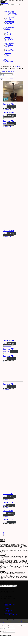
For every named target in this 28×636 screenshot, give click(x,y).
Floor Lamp (8, 35)
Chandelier (7, 29)
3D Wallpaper (11, 12)
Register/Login (8, 610)
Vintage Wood (8, 49)
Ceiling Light (8, 33)
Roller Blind (8, 53)
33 (3, 534)
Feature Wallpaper (12, 16)
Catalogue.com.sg (4, 76)
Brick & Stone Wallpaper (13, 14)
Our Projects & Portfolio (8, 61)
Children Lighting (9, 39)
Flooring (7, 55)
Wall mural (7, 18)
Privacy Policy (8, 613)
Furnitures (5, 58)
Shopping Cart (10, 71)
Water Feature (8, 44)
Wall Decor (7, 26)
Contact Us (5, 60)
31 (3, 532)
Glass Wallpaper (8, 23)
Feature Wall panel (9, 45)
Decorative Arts (6, 24)
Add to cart (14, 351)
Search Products (3, 4)
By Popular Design (9, 11)
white (9, 76)
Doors (6, 56)
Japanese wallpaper (9, 21)
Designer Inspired (9, 32)
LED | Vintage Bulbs (9, 43)
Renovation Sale (6, 42)
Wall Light (7, 37)
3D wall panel (8, 46)
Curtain (7, 51)
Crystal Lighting (8, 30)
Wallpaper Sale (6, 10)
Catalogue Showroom (10, 604)
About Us (7, 606)
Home (1, 78)
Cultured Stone (8, 48)
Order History (8, 611)
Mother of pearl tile (9, 50)
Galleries (5, 59)
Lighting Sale (5, 28)
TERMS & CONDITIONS (11, 614)
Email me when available (8, 108)
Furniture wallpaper (12, 17)
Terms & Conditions (7, 62)
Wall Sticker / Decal (9, 27)
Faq (3, 64)
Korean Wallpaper (9, 19)
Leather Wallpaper (12, 13)
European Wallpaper (9, 22)
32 (3, 533)
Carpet (6, 54)
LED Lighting (8, 38)
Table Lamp (8, 34)
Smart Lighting (8, 40)
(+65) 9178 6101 (17, 66)
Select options (11, 107)
